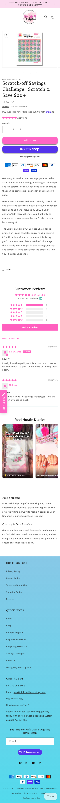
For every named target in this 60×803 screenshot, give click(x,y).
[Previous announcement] (5, 4)
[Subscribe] (50, 741)
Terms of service (31, 793)
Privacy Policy (13, 571)
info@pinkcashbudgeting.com (30, 692)
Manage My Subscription (18, 667)
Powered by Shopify (35, 788)
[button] (6, 17)
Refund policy (51, 788)
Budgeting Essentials (16, 646)
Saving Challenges (15, 653)
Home (9, 618)
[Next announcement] (54, 4)
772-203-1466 (17, 685)
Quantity (6, 123)
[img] (9, 347)
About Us (10, 660)
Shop (8, 625)
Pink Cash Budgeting (18, 788)
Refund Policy (13, 578)
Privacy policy (15, 793)
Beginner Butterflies (16, 639)
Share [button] (8, 269)
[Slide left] (23, 73)
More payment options (30, 156)
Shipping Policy (14, 592)
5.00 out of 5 (38, 295)
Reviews (10, 599)
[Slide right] (36, 73)
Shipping (5, 106)
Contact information (31, 798)
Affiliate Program (14, 632)
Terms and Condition (16, 585)
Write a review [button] (30, 327)
